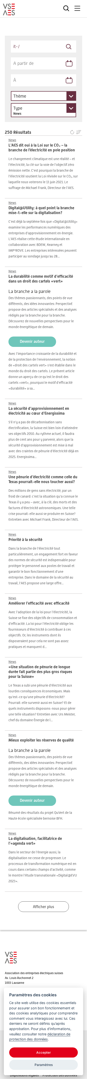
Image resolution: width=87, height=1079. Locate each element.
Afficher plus (43, 907)
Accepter (43, 1052)
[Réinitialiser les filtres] (73, 132)
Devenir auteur (32, 341)
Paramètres (44, 1065)
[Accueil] (9, 13)
